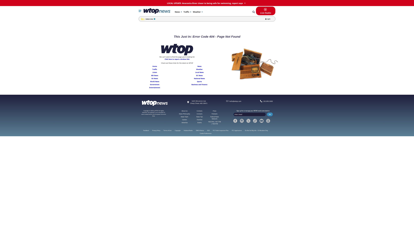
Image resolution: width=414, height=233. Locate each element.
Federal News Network (214, 118)
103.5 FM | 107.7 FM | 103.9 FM (214, 123)
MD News (154, 75)
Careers (184, 120)
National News (199, 78)
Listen (154, 72)
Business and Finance (199, 84)
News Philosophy (184, 114)
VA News (154, 78)
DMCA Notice (200, 130)
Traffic (186, 12)
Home (154, 66)
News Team (184, 117)
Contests (199, 111)
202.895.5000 (268, 101)
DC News (199, 75)
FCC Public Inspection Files (221, 130)
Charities (199, 120)
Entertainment (154, 88)
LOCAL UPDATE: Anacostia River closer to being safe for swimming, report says (205, 3)
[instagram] (242, 121)
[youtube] (261, 121)
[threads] (268, 121)
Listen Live (149, 19)
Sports (199, 81)
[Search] (253, 12)
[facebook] (235, 121)
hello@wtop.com (235, 101)
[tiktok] (255, 121)
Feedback (146, 130)
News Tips (199, 117)
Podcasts (214, 114)
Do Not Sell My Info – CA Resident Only (256, 130)
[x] (248, 121)
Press (214, 111)
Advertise (185, 123)
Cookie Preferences (206, 133)
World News (154, 81)
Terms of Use (167, 130)
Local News (199, 72)
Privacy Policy (156, 130)
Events (199, 123)
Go (270, 114)
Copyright (178, 130)
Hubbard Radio (188, 130)
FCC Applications (237, 130)
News (177, 12)
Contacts (199, 114)
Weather (197, 12)
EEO (208, 130)
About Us (184, 111)
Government (154, 84)
